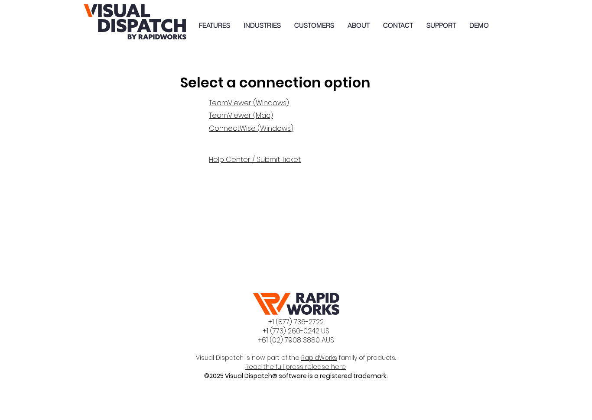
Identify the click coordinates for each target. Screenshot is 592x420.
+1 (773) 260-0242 (291, 331)
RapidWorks (319, 357)
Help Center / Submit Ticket (255, 160)
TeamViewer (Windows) (249, 103)
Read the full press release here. (295, 366)
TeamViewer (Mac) (241, 115)
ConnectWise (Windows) (251, 128)
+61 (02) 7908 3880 (289, 340)
